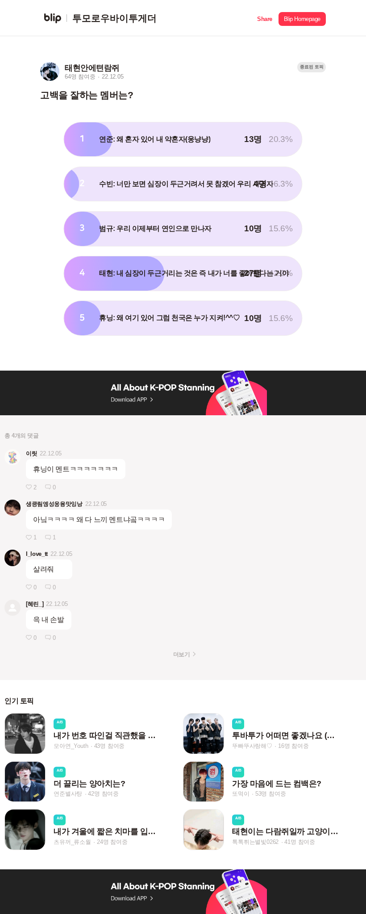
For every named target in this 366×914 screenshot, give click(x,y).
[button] (264, 18)
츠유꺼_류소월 (72, 842)
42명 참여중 (103, 793)
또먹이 (240, 793)
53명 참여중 (270, 793)
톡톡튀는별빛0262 (255, 842)
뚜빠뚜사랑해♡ (252, 746)
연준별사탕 (68, 793)
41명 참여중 (299, 842)
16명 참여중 (293, 746)
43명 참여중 (109, 746)
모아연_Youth (71, 746)
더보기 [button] (181, 654)
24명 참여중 (112, 842)
